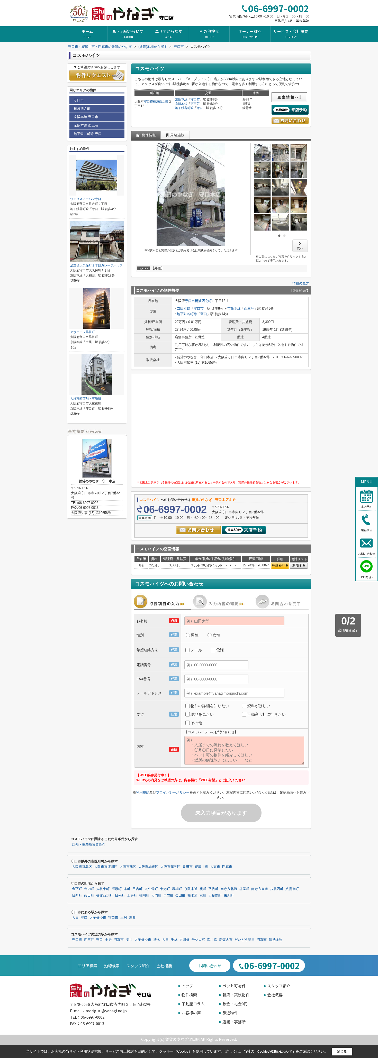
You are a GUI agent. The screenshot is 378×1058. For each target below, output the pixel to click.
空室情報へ (288, 97)
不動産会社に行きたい (266, 714)
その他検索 (209, 34)
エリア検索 (87, 965)
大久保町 (151, 889)
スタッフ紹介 (138, 965)
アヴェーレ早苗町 (82, 332)
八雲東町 (292, 889)
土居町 (132, 895)
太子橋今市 (97, 917)
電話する (366, 530)
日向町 (77, 895)
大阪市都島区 (82, 867)
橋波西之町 (160, 101)
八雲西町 (276, 889)
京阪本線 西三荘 (86, 125)
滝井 (132, 917)
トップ (187, 985)
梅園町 (144, 895)
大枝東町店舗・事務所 (85, 398)
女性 (216, 635)
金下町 (77, 889)
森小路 (212, 940)
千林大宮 (198, 940)
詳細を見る (280, 565)
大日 (75, 917)
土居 (123, 917)
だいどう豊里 (245, 940)
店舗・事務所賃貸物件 (88, 845)
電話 (220, 650)
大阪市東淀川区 (106, 867)
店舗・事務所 (234, 1021)
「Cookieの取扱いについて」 (274, 1051)
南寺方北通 (228, 889)
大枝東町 (103, 889)
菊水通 (192, 895)
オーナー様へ (250, 34)
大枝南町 (215, 895)
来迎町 (229, 895)
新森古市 (225, 940)
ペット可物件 (234, 985)
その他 (196, 723)
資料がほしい (258, 706)
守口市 (148, 101)
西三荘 (195, 104)
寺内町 (89, 889)
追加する (298, 565)
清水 (156, 940)
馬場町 (177, 889)
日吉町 (137, 889)
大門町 (156, 895)
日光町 (120, 895)
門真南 (262, 940)
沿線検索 (112, 965)
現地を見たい (202, 714)
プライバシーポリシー (173, 792)
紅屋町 (244, 889)
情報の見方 (300, 283)
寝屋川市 (201, 867)
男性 (195, 635)
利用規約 (142, 792)
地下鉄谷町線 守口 (88, 134)
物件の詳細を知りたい (210, 706)
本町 (127, 889)
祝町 (203, 889)
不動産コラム (193, 1003)
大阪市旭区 (128, 867)
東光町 (165, 889)
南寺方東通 (259, 889)
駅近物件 (230, 1012)
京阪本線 (181, 99)
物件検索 (189, 994)
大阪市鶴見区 (170, 867)
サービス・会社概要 (290, 34)
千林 (174, 940)
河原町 (117, 889)
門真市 (227, 867)
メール (196, 650)
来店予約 (366, 506)
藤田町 (89, 895)
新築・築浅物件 (235, 994)
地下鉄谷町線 (184, 108)
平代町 (213, 889)
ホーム (87, 34)
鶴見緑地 (275, 940)
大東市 (215, 867)
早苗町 (168, 895)
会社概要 (164, 965)
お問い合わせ (366, 553)
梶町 (203, 895)
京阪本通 (190, 889)
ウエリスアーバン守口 (85, 199)
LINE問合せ (366, 577)
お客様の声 (191, 1012)
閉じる (342, 1051)
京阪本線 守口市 (86, 117)
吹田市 (188, 867)
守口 (200, 108)
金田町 (180, 895)
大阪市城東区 (148, 867)
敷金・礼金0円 (235, 1003)
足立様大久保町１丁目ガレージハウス (96, 265)
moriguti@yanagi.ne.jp (106, 1010)
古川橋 (184, 940)
